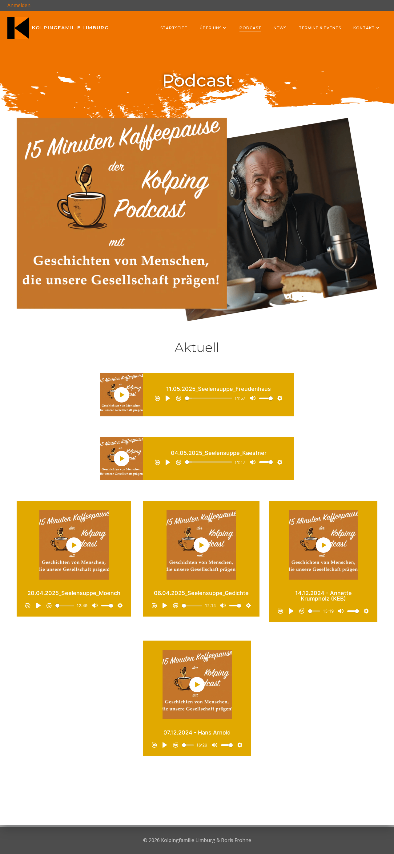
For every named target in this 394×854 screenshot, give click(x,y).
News (280, 28)
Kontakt (364, 28)
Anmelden (18, 5)
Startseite (173, 28)
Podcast (250, 28)
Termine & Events (320, 28)
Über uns (211, 28)
